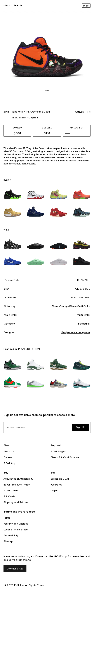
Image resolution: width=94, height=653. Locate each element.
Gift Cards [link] (9, 496)
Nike (14, 118)
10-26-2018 (83, 280)
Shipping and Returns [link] (15, 502)
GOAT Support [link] (58, 451)
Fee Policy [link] (56, 485)
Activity (79, 112)
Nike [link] (6, 230)
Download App (15, 569)
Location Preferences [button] (15, 529)
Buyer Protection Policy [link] (16, 485)
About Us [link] (8, 451)
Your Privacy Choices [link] (15, 524)
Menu (6, 5)
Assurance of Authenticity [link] (18, 479)
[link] (12, 194)
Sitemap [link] (7, 541)
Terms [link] (6, 518)
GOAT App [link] (9, 463)
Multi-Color (83, 315)
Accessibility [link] (10, 535)
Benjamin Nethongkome (75, 332)
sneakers (24, 118)
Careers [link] (7, 457)
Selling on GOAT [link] (59, 479)
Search (18, 5)
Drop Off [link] (54, 490)
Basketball (84, 324)
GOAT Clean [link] (10, 490)
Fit (89, 112)
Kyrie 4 (34, 118)
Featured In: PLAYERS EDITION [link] (21, 349)
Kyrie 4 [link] (7, 180)
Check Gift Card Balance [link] (64, 457)
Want (86, 6)
